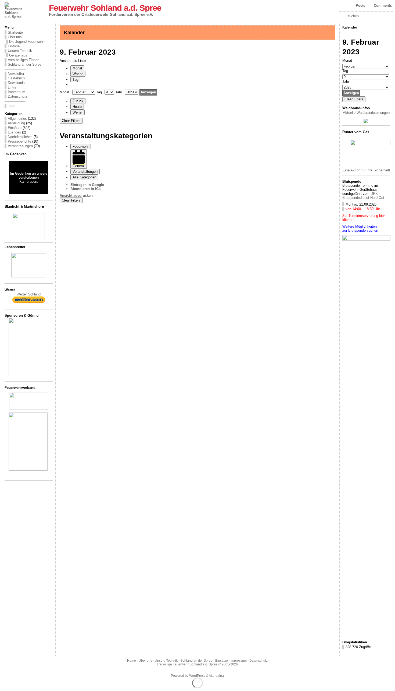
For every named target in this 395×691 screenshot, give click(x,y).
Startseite (15, 32)
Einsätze (14, 128)
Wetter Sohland (29, 294)
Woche (78, 74)
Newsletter (16, 74)
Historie (14, 46)
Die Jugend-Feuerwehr (26, 42)
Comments (383, 5)
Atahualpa (216, 676)
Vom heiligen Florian (23, 60)
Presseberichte (19, 141)
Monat (77, 68)
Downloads (16, 83)
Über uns (15, 37)
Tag (75, 79)
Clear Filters (71, 121)
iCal (86, 189)
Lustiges (14, 132)
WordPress (197, 676)
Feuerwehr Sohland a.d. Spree (105, 8)
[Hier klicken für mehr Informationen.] (29, 374)
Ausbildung (16, 123)
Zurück (78, 101)
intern (12, 106)
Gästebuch (16, 78)
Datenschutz (17, 96)
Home (131, 660)
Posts (360, 5)
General (79, 166)
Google (87, 185)
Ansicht (76, 195)
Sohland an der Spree (24, 64)
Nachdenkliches (20, 137)
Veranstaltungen (20, 146)
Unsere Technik (20, 51)
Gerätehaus (18, 55)
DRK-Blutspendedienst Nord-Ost (363, 196)
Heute (77, 107)
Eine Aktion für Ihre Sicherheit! (366, 170)
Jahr (118, 92)
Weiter (77, 112)
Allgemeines (17, 119)
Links (12, 87)
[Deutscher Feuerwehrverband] (28, 409)
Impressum (16, 92)
